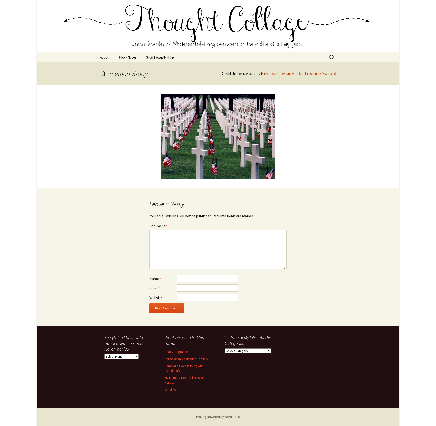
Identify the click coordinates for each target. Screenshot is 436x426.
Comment (158, 226)
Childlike (170, 389)
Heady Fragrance (176, 352)
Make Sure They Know (279, 74)
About (104, 57)
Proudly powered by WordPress (218, 417)
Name (155, 278)
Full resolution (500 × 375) (319, 74)
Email (155, 288)
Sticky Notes (127, 57)
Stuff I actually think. (160, 57)
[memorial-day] (218, 136)
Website (155, 297)
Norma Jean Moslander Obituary (186, 359)
